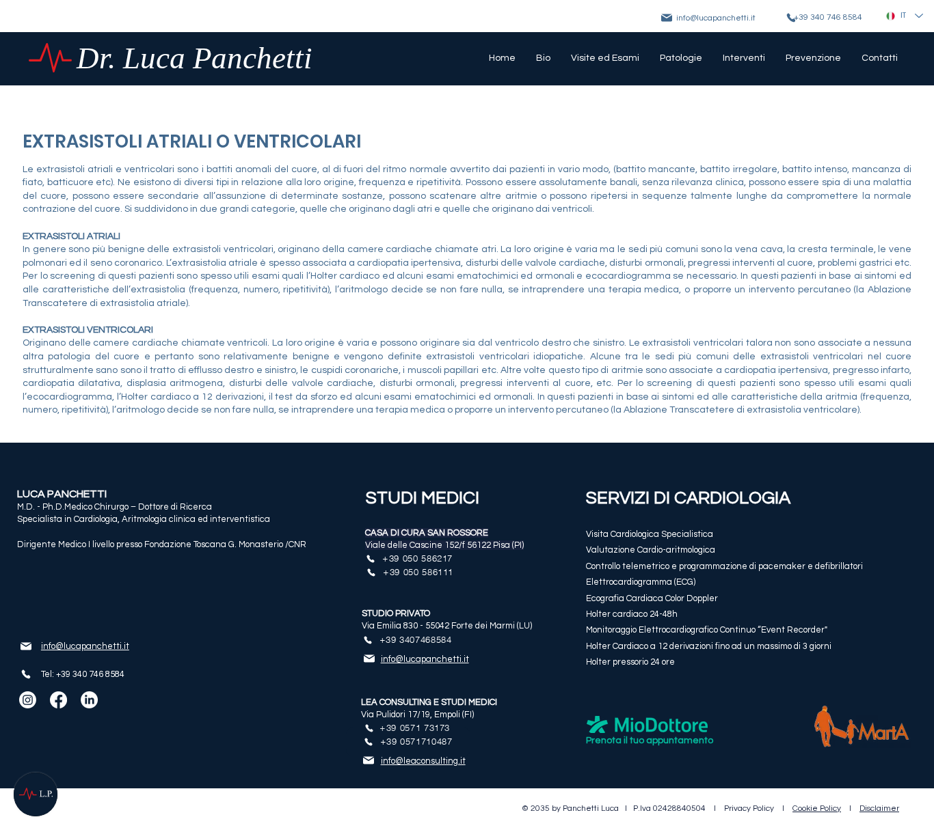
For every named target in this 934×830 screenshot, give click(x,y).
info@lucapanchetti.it (716, 18)
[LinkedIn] (89, 699)
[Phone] (26, 673)
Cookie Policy (816, 808)
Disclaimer (879, 808)
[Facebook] (58, 699)
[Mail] (667, 17)
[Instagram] (27, 699)
